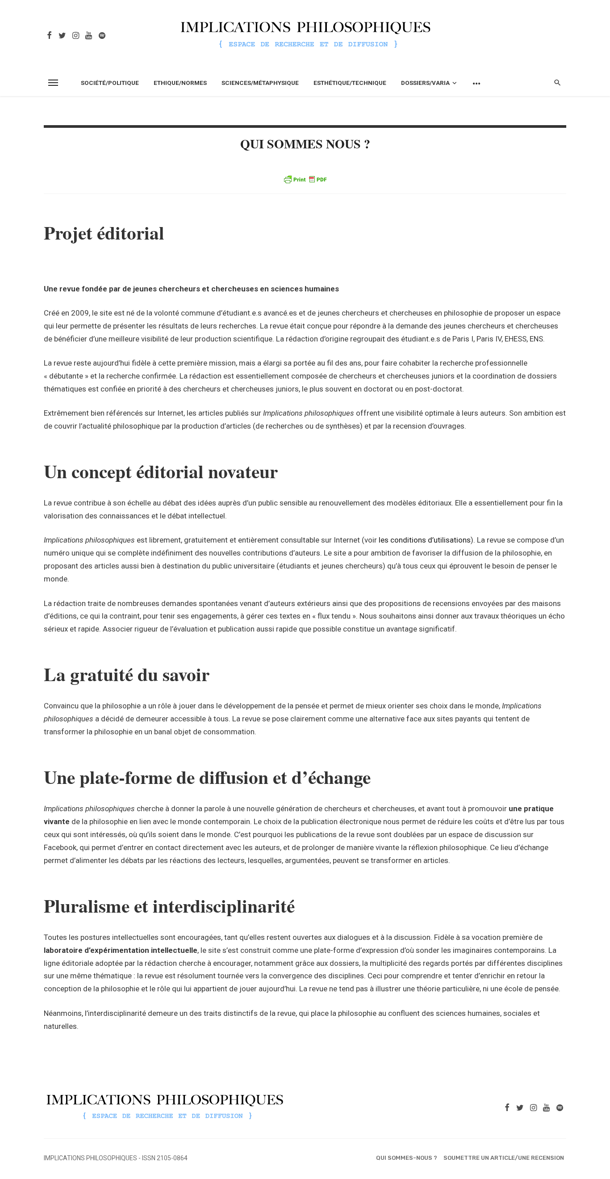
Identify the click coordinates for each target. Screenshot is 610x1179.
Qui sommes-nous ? (406, 1157)
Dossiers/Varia (425, 82)
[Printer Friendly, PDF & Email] (305, 179)
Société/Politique (110, 82)
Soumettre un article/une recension (503, 1157)
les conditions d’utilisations (425, 539)
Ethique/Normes (180, 82)
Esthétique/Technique (349, 82)
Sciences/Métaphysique (260, 82)
